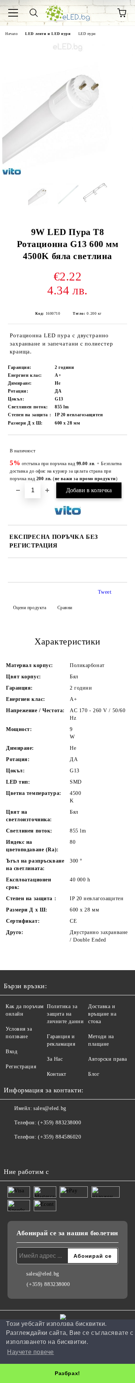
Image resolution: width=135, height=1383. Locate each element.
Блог (93, 1074)
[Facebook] (14, 1152)
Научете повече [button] (30, 1352)
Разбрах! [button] (67, 1373)
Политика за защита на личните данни (65, 1014)
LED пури (87, 34)
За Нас (55, 1059)
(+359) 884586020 (59, 1137)
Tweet (105, 592)
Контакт (56, 1074)
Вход (11, 1051)
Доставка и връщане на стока (102, 1014)
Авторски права (107, 1059)
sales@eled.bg (49, 1108)
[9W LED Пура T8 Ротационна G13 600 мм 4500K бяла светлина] (67, 171)
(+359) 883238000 (59, 1122)
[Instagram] (30, 1152)
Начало (11, 34)
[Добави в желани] (116, 447)
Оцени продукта (29, 607)
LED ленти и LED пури (47, 34)
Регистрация (21, 1066)
